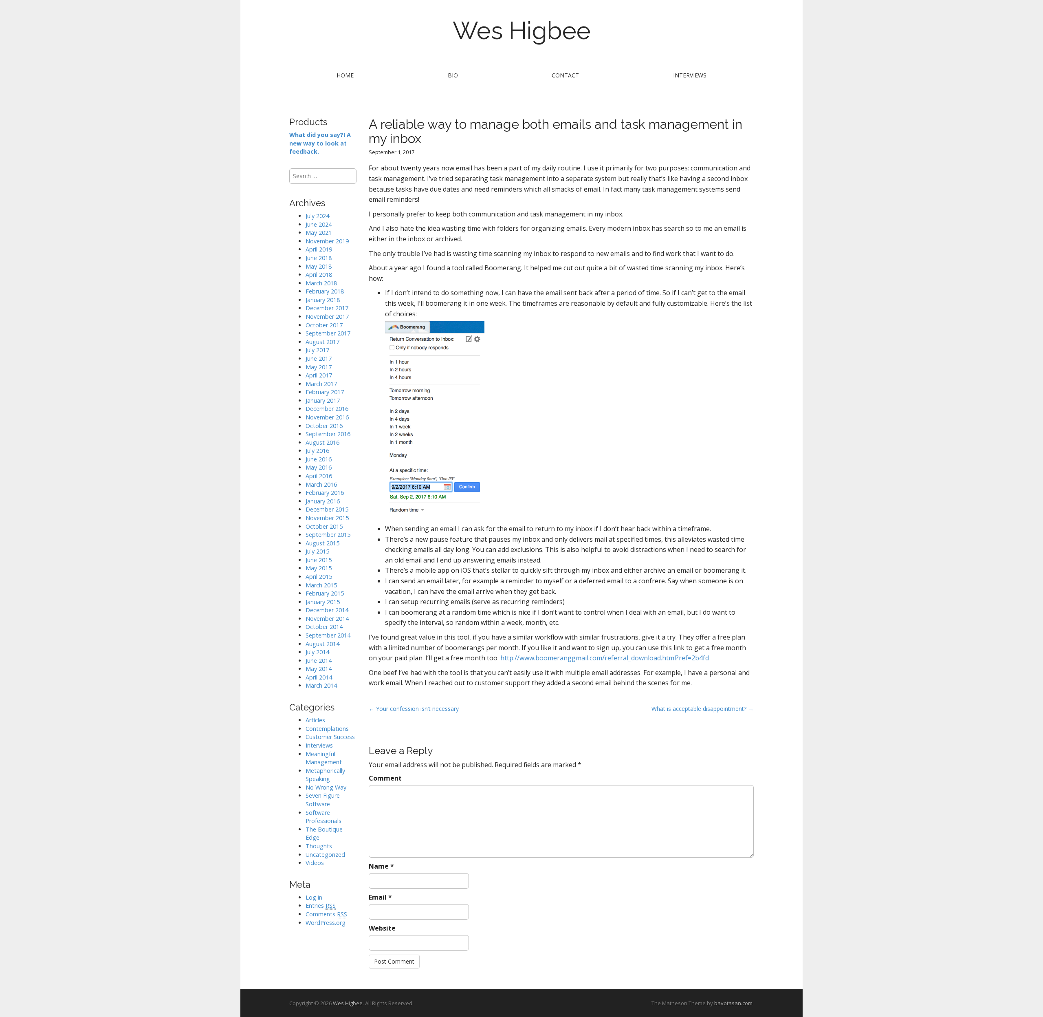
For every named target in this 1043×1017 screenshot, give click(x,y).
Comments (326, 914)
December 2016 (327, 409)
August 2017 (322, 342)
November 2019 (327, 241)
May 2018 (319, 266)
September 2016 (328, 434)
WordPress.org (325, 923)
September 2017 (328, 333)
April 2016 (319, 476)
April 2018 (319, 274)
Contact (565, 75)
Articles (315, 720)
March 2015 (321, 585)
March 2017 (321, 384)
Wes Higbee (522, 30)
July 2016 (317, 450)
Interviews (689, 75)
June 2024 (319, 224)
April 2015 (319, 576)
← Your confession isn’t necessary (414, 709)
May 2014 (319, 669)
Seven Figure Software (323, 800)
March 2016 (321, 484)
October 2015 (324, 526)
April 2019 (319, 249)
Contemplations (327, 728)
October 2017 (324, 325)
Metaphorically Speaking (325, 775)
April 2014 (319, 677)
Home (345, 75)
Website (382, 928)
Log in (314, 897)
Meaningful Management (324, 758)
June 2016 (319, 459)
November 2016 (327, 417)
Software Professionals (323, 817)
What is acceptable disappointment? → (702, 709)
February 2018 (325, 291)
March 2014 (321, 685)
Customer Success (330, 737)
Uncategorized (325, 854)
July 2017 (317, 350)
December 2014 (327, 610)
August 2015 (322, 543)
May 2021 (319, 232)
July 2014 (317, 652)
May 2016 (319, 467)
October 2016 (324, 426)
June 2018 (319, 258)
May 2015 (319, 568)
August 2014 (322, 644)
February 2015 (325, 593)
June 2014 (319, 660)
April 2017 (319, 375)
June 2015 (319, 560)
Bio (453, 75)
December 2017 (327, 308)
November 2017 (327, 316)
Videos (315, 863)
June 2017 (319, 358)
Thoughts (319, 846)
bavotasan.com (733, 1003)
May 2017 (319, 367)
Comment (385, 778)
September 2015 (328, 534)
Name (381, 866)
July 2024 (317, 216)
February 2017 (325, 392)
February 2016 (325, 492)
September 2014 (328, 635)
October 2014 (324, 627)
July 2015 (317, 551)
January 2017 (323, 400)
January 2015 (323, 602)
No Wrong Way (326, 787)
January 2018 (323, 300)
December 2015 (327, 509)
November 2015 (327, 518)
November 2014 (327, 618)
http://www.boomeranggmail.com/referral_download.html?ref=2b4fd (604, 657)
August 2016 (322, 442)
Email (380, 897)
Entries (321, 905)
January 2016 (323, 501)
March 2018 (321, 283)
